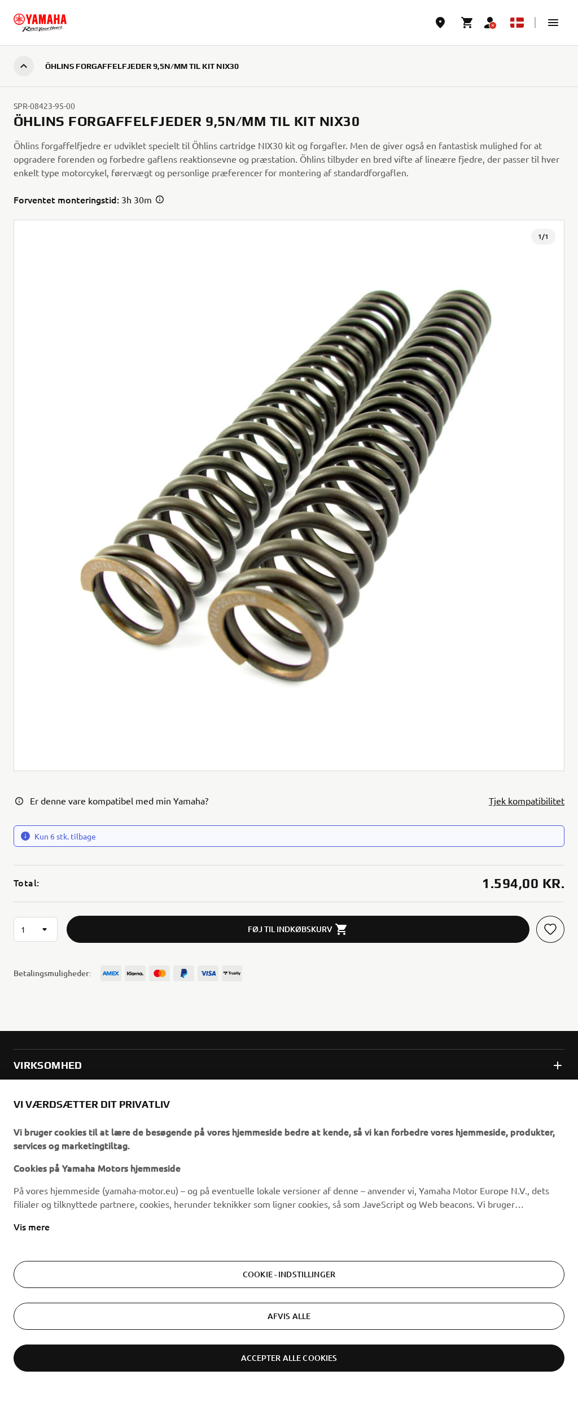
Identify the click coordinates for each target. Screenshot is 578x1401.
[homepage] (40, 22)
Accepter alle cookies (289, 1357)
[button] (553, 22)
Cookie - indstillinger (289, 1274)
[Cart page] (467, 22)
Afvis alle (289, 1316)
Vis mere (32, 1226)
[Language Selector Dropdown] (517, 22)
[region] (289, 1240)
